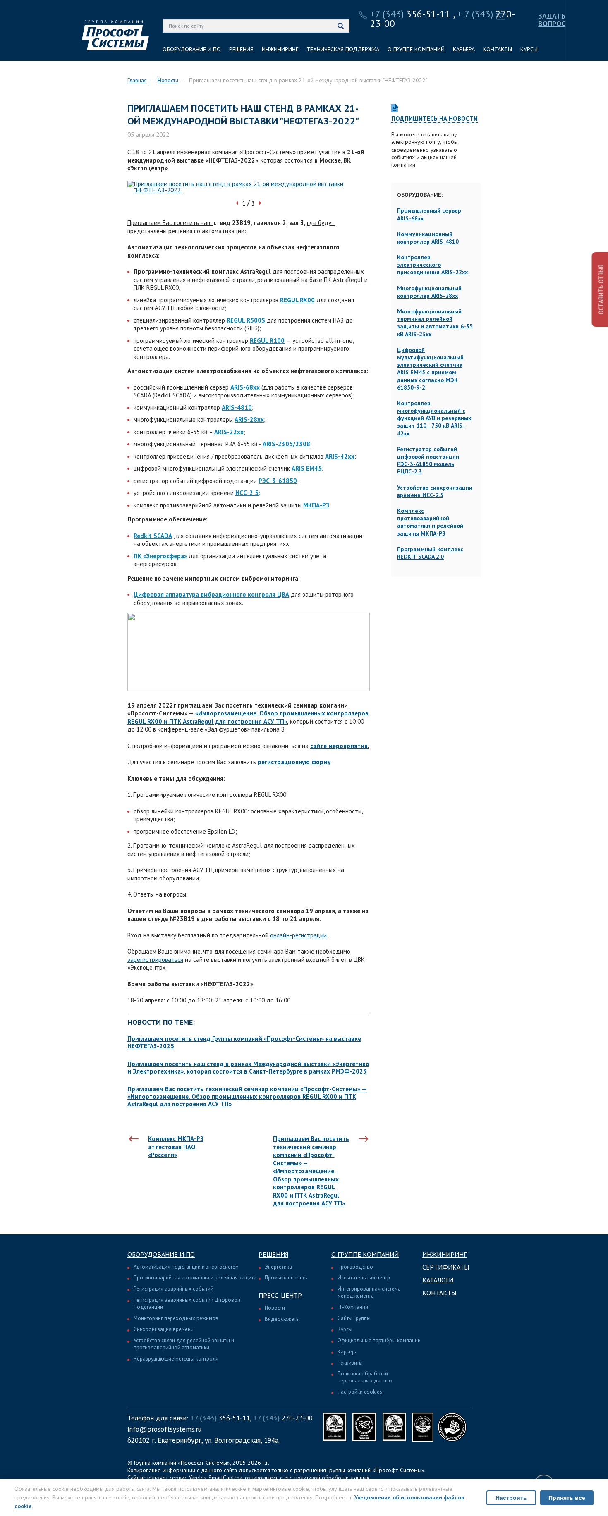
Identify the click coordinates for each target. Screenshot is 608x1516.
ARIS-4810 (237, 407)
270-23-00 (283, 1418)
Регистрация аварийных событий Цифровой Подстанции (187, 1303)
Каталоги (437, 1280)
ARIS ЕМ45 (307, 468)
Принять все (566, 1497)
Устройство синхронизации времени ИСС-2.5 (434, 491)
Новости (168, 80)
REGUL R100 (267, 340)
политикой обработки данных (331, 1477)
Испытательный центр (364, 1277)
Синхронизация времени (164, 1329)
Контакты (439, 1293)
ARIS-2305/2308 (286, 444)
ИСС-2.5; (247, 493)
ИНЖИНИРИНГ (280, 49)
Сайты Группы (354, 1318)
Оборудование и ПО (161, 1254)
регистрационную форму (294, 762)
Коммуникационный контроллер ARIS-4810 (428, 237)
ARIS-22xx (229, 432)
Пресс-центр (280, 1295)
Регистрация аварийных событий (173, 1288)
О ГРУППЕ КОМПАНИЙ (416, 49)
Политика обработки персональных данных (365, 1377)
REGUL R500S (246, 320)
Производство (355, 1266)
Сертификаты (445, 1267)
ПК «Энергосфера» (160, 556)
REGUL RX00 (297, 300)
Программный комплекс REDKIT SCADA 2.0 (430, 552)
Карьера (348, 1351)
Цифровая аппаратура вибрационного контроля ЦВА (211, 594)
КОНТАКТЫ (497, 49)
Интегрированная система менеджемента (369, 1292)
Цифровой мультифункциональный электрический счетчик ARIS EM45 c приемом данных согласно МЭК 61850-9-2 (430, 368)
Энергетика (278, 1266)
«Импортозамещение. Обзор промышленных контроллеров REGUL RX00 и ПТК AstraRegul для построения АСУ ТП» (248, 717)
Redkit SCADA (153, 536)
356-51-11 (410, 14)
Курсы (345, 1329)
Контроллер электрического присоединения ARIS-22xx (432, 264)
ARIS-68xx (245, 387)
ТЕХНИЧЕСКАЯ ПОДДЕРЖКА (342, 49)
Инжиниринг (444, 1254)
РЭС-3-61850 (278, 481)
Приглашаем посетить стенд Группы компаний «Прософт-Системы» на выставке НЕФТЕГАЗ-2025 (244, 1042)
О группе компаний (365, 1254)
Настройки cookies (360, 1391)
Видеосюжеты (282, 1318)
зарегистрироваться (155, 960)
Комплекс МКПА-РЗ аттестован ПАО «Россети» (175, 1147)
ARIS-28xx (249, 419)
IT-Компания (353, 1306)
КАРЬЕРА (464, 49)
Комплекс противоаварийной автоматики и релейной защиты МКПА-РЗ (430, 522)
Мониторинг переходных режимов (176, 1318)
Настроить (511, 1497)
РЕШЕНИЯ (241, 49)
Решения (273, 1254)
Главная (137, 80)
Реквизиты (350, 1362)
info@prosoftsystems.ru (164, 1429)
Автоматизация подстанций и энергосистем (186, 1266)
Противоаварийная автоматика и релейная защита (195, 1277)
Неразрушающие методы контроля (176, 1358)
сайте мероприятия (339, 746)
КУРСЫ (529, 49)
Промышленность (286, 1277)
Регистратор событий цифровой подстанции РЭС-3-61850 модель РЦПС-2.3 (428, 460)
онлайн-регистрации (298, 935)
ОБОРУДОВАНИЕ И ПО (192, 49)
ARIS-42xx (339, 456)
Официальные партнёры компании (379, 1340)
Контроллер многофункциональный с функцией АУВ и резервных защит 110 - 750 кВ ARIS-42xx (434, 418)
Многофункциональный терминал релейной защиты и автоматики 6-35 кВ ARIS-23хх (435, 323)
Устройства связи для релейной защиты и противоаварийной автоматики (184, 1344)
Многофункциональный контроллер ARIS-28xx (429, 292)
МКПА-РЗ (316, 505)
